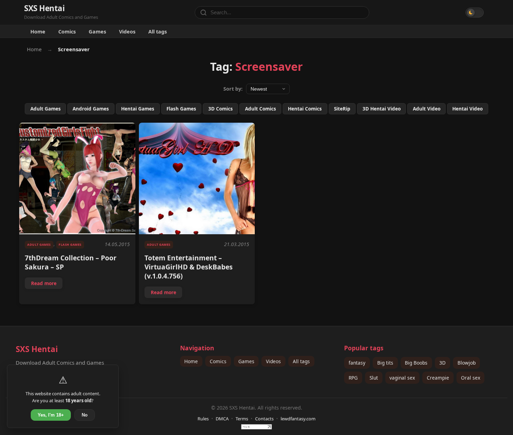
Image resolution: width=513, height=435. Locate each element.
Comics (67, 31)
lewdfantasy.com (298, 418)
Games (97, 31)
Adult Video (426, 108)
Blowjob (467, 362)
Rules (203, 418)
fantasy (357, 362)
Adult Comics (260, 108)
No (85, 415)
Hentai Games (137, 108)
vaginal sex (402, 377)
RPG (353, 377)
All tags (157, 31)
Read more (46, 284)
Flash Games (181, 108)
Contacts (264, 418)
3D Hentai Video (382, 108)
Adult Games (45, 108)
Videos (127, 31)
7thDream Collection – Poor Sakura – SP (71, 262)
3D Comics (220, 108)
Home (37, 31)
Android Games (91, 108)
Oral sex (470, 377)
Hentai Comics (305, 108)
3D (442, 362)
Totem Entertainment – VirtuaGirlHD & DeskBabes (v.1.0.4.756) (188, 267)
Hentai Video (467, 108)
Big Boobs (416, 362)
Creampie (438, 377)
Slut (374, 377)
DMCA (222, 418)
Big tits (385, 362)
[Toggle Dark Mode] (475, 12)
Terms (242, 418)
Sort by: (233, 88)
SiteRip (342, 108)
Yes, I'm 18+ (51, 415)
